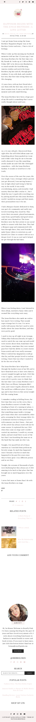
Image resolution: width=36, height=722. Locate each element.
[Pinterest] (29, 2)
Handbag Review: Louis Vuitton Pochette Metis (18, 696)
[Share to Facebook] (19, 501)
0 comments (19, 505)
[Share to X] (17, 501)
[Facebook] (19, 2)
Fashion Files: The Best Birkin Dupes (18, 684)
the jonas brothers (23, 34)
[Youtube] (33, 2)
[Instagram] (26, 2)
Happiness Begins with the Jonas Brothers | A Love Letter (18, 26)
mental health (9, 34)
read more (18, 651)
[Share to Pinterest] (23, 501)
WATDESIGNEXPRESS (18, 719)
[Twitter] (23, 2)
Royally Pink (21, 717)
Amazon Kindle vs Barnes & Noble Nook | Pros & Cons (18, 689)
